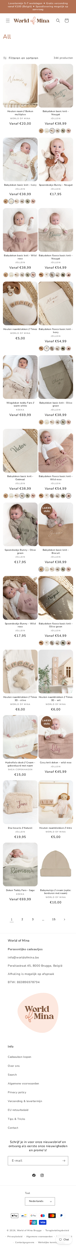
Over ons (14, 1066)
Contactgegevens (24, 1242)
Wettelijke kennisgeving (51, 1242)
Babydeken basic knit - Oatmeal (20, 478)
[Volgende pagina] (64, 919)
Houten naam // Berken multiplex (20, 113)
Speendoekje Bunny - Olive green (20, 552)
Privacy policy (17, 1092)
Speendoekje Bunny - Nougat (56, 185)
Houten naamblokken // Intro (55, 828)
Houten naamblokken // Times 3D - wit (56, 699)
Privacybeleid (15, 1236)
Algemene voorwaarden (23, 1083)
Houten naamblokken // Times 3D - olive (20, 699)
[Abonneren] (63, 1160)
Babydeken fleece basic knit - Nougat (55, 257)
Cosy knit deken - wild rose (56, 762)
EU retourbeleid (18, 1110)
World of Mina (25, 1230)
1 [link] (12, 919)
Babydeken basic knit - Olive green (55, 404)
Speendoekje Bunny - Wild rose (20, 625)
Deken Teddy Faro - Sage (20, 890)
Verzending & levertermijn (25, 1101)
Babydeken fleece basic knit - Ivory (55, 331)
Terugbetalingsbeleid (57, 1230)
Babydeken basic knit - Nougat (56, 113)
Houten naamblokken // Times (20, 329)
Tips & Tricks (16, 1119)
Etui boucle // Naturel (20, 828)
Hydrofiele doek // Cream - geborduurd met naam (20, 764)
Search (12, 1075)
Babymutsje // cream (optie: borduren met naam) (55, 892)
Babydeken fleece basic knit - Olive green (55, 625)
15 (53, 919)
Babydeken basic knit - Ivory (20, 185)
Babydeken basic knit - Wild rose (20, 257)
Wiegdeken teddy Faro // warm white (20, 404)
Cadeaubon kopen (19, 1057)
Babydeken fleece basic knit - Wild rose (55, 478)
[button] (8, 20)
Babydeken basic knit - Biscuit (56, 552)
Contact (13, 1128)
